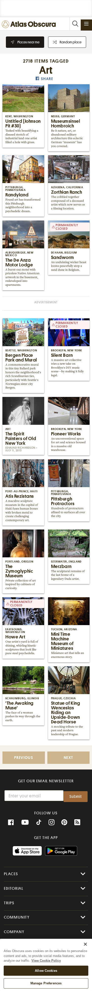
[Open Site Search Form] (75, 24)
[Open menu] (86, 23)
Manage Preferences (46, 983)
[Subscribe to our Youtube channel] (25, 822)
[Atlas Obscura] (30, 24)
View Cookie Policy (46, 960)
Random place (70, 42)
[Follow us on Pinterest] (64, 822)
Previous (23, 758)
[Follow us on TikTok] (38, 823)
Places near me (28, 42)
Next (68, 758)
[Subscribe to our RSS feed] (77, 822)
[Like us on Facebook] (11, 822)
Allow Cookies (46, 971)
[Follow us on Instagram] (51, 822)
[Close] (85, 944)
